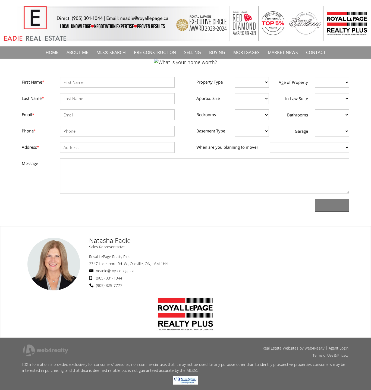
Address (30, 147)
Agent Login (338, 348)
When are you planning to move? (227, 147)
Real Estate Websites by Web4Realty (293, 348)
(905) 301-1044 (109, 278)
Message (30, 163)
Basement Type (210, 131)
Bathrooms (297, 115)
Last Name (33, 98)
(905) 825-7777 (109, 285)
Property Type (209, 82)
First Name (33, 82)
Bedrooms (206, 114)
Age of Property (293, 82)
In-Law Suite (296, 98)
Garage (301, 131)
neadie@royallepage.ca (115, 270)
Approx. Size (208, 98)
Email (28, 114)
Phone (29, 131)
